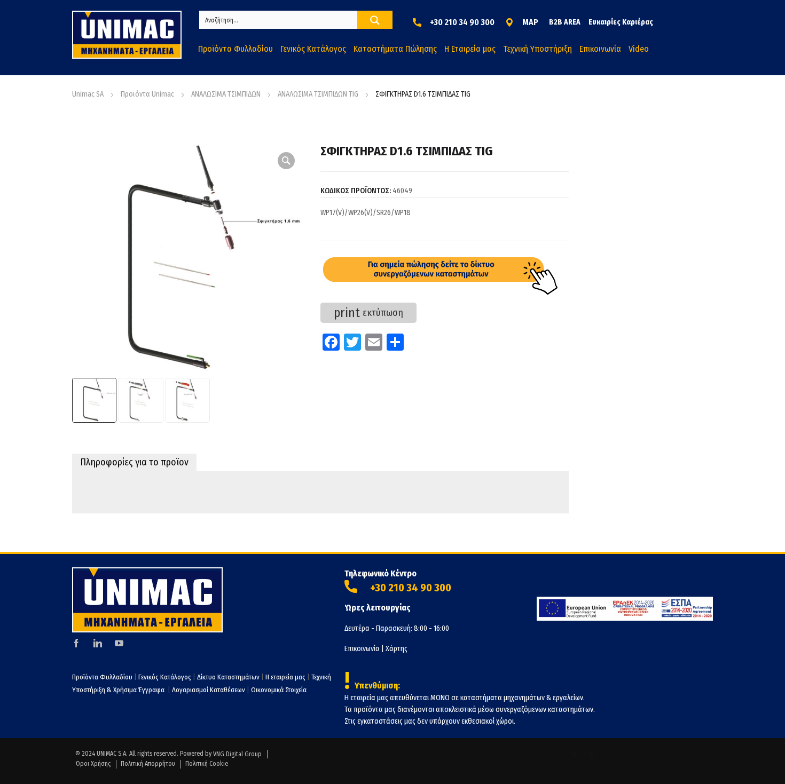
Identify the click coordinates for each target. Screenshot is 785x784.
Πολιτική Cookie (206, 763)
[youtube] (119, 643)
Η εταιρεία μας (285, 677)
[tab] (134, 462)
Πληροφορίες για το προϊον (134, 462)
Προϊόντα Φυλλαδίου (102, 677)
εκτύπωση (368, 312)
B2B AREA (564, 22)
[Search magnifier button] (374, 20)
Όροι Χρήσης (93, 763)
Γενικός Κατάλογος (164, 677)
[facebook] (76, 643)
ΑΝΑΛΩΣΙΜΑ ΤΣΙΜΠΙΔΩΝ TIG (318, 94)
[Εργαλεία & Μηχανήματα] (127, 35)
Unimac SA (88, 94)
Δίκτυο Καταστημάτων (229, 677)
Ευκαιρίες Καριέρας (620, 22)
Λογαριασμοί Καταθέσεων (208, 690)
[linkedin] (97, 643)
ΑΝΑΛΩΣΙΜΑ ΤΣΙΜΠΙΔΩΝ (226, 94)
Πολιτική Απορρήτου (148, 763)
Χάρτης (396, 648)
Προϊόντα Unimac (147, 94)
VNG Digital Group (237, 754)
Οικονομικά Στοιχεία (279, 690)
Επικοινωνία (362, 648)
